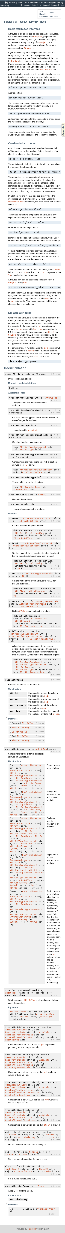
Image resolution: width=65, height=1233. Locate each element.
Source (46, 5)
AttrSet (19, 563)
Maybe (19, 329)
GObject (37, 36)
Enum (14, 727)
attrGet (32, 430)
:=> (16, 272)
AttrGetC (11, 1134)
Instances (26, 5)
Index (61, 5)
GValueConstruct (30, 606)
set (13, 301)
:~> (25, 272)
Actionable (46, 69)
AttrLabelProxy (32, 783)
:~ (43, 272)
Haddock (32, 1229)
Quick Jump (36, 5)
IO (9, 275)
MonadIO (50, 1134)
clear (36, 356)
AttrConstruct (39, 618)
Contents (54, 5)
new (25, 282)
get (40, 326)
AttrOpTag (51, 398)
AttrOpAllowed (24, 778)
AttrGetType (27, 449)
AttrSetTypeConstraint (33, 447)
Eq (13, 732)
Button (15, 61)
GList (51, 332)
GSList (12, 335)
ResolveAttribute (20, 770)
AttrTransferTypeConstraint (36, 470)
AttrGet (19, 533)
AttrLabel (24, 1017)
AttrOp (56, 269)
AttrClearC (12, 1169)
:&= (26, 465)
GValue (23, 611)
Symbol (42, 495)
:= (36, 272)
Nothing (37, 329)
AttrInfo (15, 773)
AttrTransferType (32, 472)
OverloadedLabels (16, 202)
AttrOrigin (46, 1017)
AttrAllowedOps (35, 533)
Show (14, 740)
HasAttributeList (31, 765)
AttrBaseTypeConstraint (37, 518)
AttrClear (20, 591)
